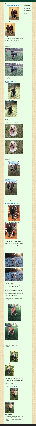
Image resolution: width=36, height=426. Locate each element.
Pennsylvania (8, 200)
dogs (8, 298)
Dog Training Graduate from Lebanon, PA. (11, 81)
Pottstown (9, 248)
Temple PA (18, 248)
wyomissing (12, 383)
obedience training (15, 298)
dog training (7, 298)
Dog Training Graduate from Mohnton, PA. (11, 45)
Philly (7, 248)
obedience (13, 298)
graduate (9, 298)
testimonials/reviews (8, 382)
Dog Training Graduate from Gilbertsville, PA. (11, 122)
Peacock (15, 345)
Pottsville (11, 248)
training (7, 119)
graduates (11, 298)
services (9, 78)
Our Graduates (8, 77)
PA (17, 298)
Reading (5, 78)
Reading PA (8, 78)
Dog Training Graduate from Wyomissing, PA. (12, 348)
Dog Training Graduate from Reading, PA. (11, 386)
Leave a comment (7, 43)
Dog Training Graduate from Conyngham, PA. (12, 158)
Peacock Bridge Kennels (20, 298)
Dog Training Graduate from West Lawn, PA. (11, 203)
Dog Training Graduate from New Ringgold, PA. (12, 5)
